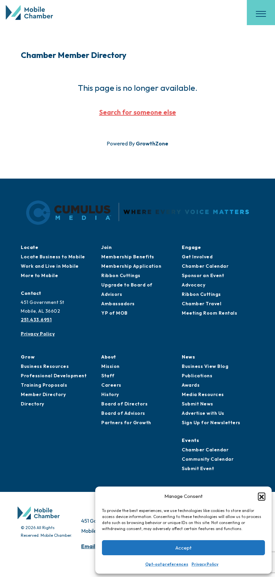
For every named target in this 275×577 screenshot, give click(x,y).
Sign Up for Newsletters (211, 423)
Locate (29, 247)
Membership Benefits (127, 257)
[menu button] (261, 13)
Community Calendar (207, 459)
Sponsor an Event (203, 275)
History (110, 394)
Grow (28, 357)
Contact (31, 293)
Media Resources (203, 394)
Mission (110, 366)
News (188, 357)
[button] (261, 496)
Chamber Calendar (205, 266)
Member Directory (43, 394)
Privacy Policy (204, 564)
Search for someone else (137, 112)
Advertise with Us (203, 413)
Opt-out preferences (166, 564)
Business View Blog (205, 366)
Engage (191, 247)
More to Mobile (39, 275)
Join (106, 247)
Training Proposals (44, 385)
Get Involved (197, 257)
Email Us (92, 546)
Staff (108, 376)
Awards (191, 385)
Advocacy (193, 285)
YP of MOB (114, 313)
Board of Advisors (123, 413)
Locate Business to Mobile (53, 257)
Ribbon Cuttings (121, 275)
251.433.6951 (36, 320)
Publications (197, 376)
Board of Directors (124, 404)
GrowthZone (152, 143)
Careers (111, 385)
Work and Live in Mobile (50, 266)
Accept (183, 547)
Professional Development (54, 376)
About (108, 357)
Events (190, 440)
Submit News (197, 404)
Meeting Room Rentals (209, 313)
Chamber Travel (201, 304)
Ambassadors (118, 304)
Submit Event (198, 468)
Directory (32, 404)
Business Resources (45, 366)
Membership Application (131, 266)
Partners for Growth (126, 423)
